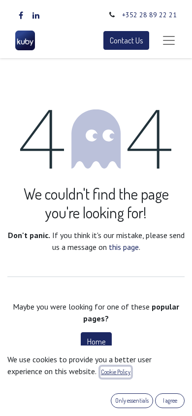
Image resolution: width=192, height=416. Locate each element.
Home (96, 342)
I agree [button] (170, 400)
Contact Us (126, 40)
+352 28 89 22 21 (149, 14)
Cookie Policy (115, 372)
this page (124, 247)
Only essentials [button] (132, 400)
